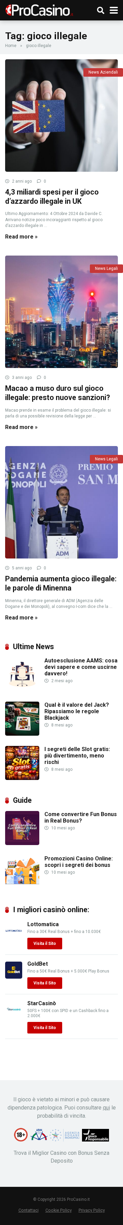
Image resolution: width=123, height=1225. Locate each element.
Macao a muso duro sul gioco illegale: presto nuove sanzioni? (57, 393)
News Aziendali (103, 72)
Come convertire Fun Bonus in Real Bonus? (80, 817)
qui (106, 1107)
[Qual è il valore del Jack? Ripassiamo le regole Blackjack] (22, 734)
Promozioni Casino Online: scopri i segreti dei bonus (78, 861)
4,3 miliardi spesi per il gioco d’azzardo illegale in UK (52, 196)
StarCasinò (41, 1003)
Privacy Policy (92, 1210)
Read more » (21, 236)
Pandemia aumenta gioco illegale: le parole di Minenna (61, 583)
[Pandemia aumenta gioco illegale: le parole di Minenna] (61, 502)
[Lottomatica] (13, 937)
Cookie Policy (58, 1210)
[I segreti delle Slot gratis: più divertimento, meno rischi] (22, 778)
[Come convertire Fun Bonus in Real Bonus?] (22, 843)
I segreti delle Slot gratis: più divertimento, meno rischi (77, 755)
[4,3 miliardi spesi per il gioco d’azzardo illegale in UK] (61, 115)
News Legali (106, 268)
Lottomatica (43, 924)
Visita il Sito (44, 943)
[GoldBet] (13, 977)
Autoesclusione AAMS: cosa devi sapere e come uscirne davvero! (81, 667)
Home (10, 45)
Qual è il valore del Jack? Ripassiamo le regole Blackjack (76, 711)
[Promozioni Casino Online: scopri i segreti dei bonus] (22, 887)
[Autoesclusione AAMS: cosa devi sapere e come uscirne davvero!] (22, 689)
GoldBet (37, 964)
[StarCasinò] (13, 1016)
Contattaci (28, 1210)
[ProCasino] (39, 9)
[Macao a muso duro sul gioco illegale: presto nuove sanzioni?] (61, 312)
